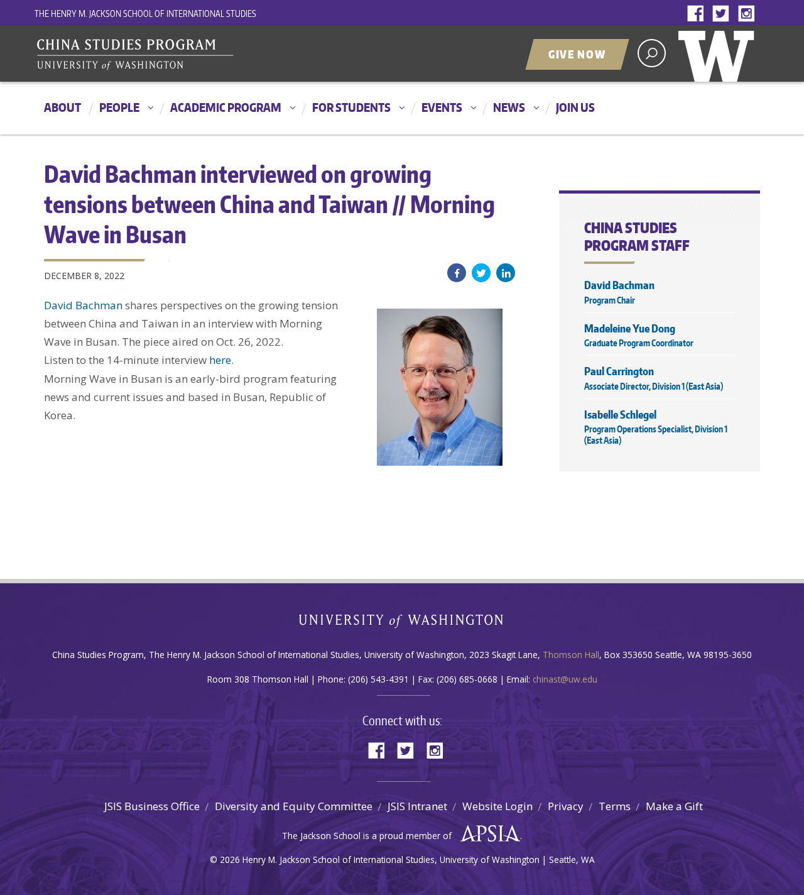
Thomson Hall (571, 655)
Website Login (497, 806)
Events (441, 107)
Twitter (723, 14)
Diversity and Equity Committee (293, 806)
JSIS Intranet (417, 806)
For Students (351, 107)
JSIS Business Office (152, 806)
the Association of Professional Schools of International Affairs (487, 834)
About (62, 107)
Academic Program (225, 107)
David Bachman (83, 305)
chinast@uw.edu (565, 679)
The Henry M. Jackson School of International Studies (145, 13)
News (509, 107)
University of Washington (719, 53)
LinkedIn (505, 272)
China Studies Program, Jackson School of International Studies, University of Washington (192, 54)
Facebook (698, 14)
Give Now (577, 54)
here (220, 360)
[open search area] (652, 53)
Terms (615, 806)
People (119, 107)
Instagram (748, 14)
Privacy (566, 806)
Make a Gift (674, 806)
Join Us (575, 107)
